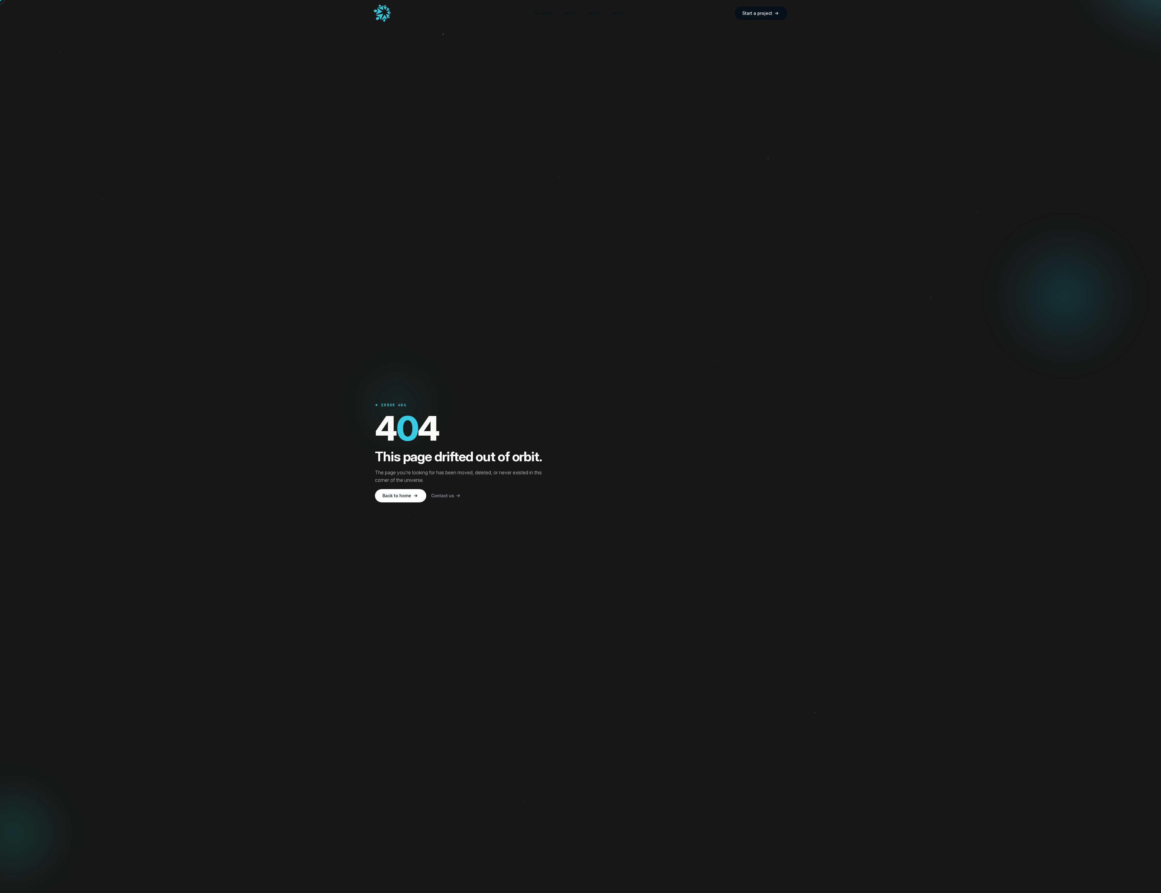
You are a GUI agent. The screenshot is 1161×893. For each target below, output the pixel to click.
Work (594, 13)
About (570, 13)
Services (543, 13)
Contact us (442, 495)
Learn (618, 13)
